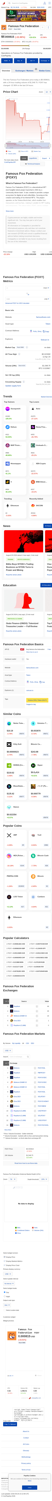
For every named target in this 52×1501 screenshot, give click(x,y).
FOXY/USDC (42, 1077)
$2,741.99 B (15, 7)
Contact (26, 1438)
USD (46, 299)
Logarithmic (33, 158)
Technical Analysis (33, 164)
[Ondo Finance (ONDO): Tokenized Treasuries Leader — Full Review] (23, 600)
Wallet (6, 60)
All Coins (26, 1444)
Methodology (26, 1457)
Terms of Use (26, 1470)
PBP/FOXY (41, 1073)
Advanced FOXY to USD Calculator (17, 303)
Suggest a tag (31, 704)
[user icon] (45, 3)
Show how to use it (32, 652)
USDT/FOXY (42, 1111)
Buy (18, 60)
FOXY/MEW (42, 1106)
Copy (47, 331)
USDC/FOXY (42, 1120)
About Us (26, 1431)
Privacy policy (26, 1463)
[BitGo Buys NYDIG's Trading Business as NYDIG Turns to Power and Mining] (23, 541)
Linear (24, 158)
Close (29, 1487)
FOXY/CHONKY (43, 1101)
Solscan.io (45, 340)
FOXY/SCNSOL (43, 1125)
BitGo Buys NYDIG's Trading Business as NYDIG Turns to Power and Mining (19, 567)
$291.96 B (40, 7)
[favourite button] (42, 27)
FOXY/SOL (41, 1068)
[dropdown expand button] (48, 27)
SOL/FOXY (41, 1096)
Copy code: (7, 1421)
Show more (10, 211)
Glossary (26, 1451)
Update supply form (13, 386)
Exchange (44, 60)
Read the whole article (13, 575)
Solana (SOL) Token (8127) (37, 700)
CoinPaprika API (10, 162)
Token (48, 324)
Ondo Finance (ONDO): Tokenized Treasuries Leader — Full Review (22, 624)
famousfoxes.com (43, 317)
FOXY (46, 288)
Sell (31, 60)
